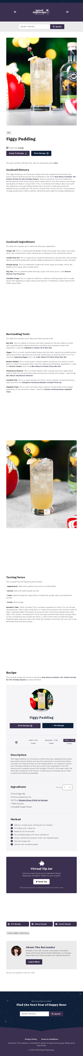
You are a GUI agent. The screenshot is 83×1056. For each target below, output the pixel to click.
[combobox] (34, 26)
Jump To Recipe (16, 153)
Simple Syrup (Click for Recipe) (33, 800)
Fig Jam (17, 804)
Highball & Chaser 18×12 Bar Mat (38, 348)
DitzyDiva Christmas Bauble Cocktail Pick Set (41, 382)
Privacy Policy (31, 1039)
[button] (15, 12)
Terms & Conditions (49, 1039)
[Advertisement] (41, 216)
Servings (59, 787)
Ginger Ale (18, 794)
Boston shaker (16, 366)
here (56, 163)
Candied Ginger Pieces (21, 807)
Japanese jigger (21, 357)
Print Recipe (40, 153)
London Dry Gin (21, 797)
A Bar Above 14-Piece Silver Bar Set (51, 357)
